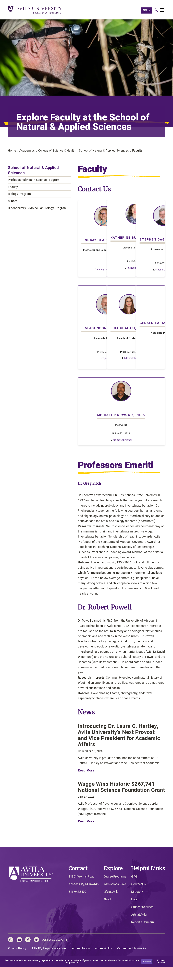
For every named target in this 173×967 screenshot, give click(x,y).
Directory (137, 892)
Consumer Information (132, 948)
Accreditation (81, 948)
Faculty (13, 187)
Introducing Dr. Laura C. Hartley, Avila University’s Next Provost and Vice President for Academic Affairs (119, 735)
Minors (13, 201)
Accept (147, 961)
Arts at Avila (138, 914)
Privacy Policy (17, 948)
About (107, 899)
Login (134, 899)
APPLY (147, 10)
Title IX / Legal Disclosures (49, 948)
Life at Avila (111, 892)
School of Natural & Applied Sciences (33, 170)
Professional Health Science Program (33, 180)
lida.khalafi (130, 358)
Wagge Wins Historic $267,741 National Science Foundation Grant (121, 787)
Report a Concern (142, 922)
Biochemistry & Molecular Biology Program (37, 208)
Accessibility (103, 948)
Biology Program (19, 194)
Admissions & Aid (115, 884)
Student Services (142, 907)
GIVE (134, 876)
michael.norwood (122, 440)
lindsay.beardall (105, 269)
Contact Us (138, 884)
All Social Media (52, 940)
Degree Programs (115, 876)
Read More (89, 770)
